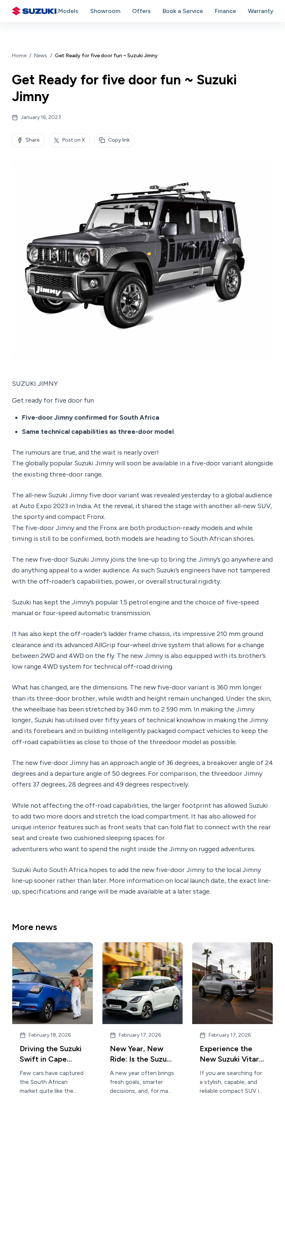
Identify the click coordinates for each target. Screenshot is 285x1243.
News (40, 55)
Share (32, 140)
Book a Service (183, 10)
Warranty (260, 10)
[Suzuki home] (35, 11)
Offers (141, 10)
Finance (225, 10)
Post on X (73, 140)
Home (19, 55)
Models (68, 10)
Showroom (105, 10)
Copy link (119, 140)
